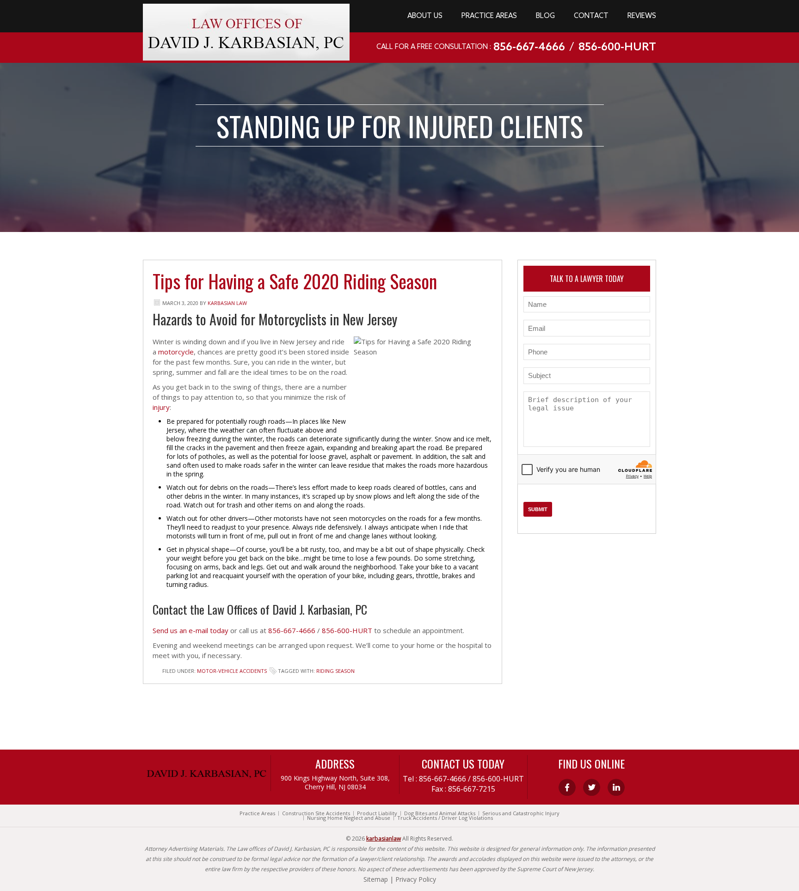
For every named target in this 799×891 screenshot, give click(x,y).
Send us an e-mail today (190, 630)
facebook (567, 787)
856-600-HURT (617, 48)
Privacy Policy (415, 879)
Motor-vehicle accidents (232, 670)
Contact (591, 16)
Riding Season (335, 670)
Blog (545, 16)
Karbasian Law (227, 302)
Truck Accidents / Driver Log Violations (445, 818)
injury (161, 407)
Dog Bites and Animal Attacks (439, 813)
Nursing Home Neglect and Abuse (348, 818)
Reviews (641, 16)
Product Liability (377, 813)
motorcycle (176, 351)
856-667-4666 (529, 48)
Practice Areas (489, 16)
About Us (425, 16)
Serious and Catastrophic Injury (520, 813)
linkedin (616, 787)
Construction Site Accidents (316, 813)
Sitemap (375, 879)
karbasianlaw (383, 838)
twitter (591, 787)
